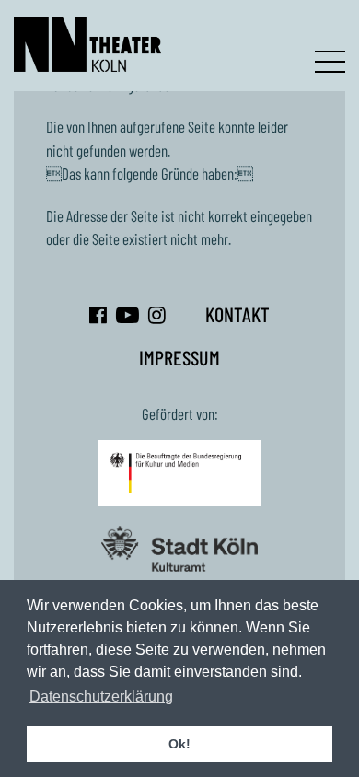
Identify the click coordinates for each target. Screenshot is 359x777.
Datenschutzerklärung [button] (101, 696)
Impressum (179, 357)
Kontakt (237, 314)
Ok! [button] (179, 743)
